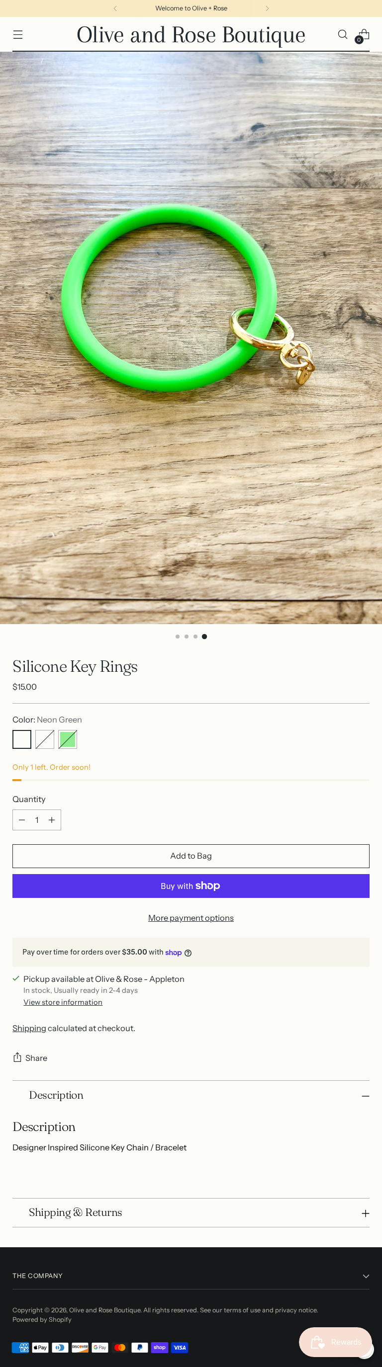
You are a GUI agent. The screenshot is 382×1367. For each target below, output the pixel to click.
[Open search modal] (343, 34)
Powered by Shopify (42, 1319)
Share (36, 1058)
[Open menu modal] (17, 34)
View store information (62, 1002)
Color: (47, 719)
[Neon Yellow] (44, 739)
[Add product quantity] (52, 820)
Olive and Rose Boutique (104, 1310)
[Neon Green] (21, 739)
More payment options (191, 918)
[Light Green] (67, 739)
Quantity (29, 799)
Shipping (29, 1028)
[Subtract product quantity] (22, 820)
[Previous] (115, 8)
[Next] (267, 8)
